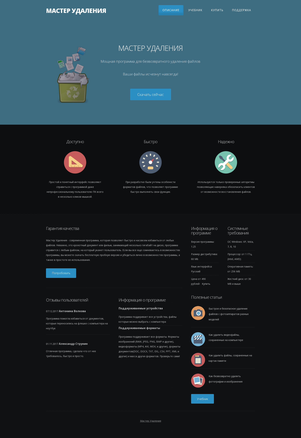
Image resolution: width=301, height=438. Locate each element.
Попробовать (61, 273)
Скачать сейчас (150, 94)
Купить (217, 10)
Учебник (195, 10)
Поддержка (241, 10)
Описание (171, 10)
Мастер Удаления (76, 10)
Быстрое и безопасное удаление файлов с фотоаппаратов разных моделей (229, 314)
